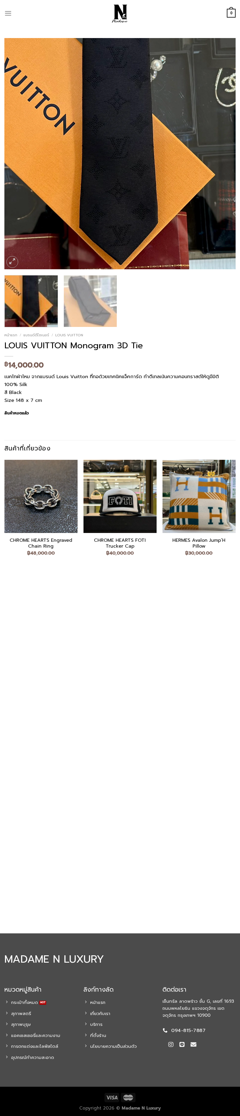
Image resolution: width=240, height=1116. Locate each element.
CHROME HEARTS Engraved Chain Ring (41, 543)
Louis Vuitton (69, 335)
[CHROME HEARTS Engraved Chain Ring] (41, 496)
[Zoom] (12, 262)
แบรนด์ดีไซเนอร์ (36, 335)
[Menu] (8, 13)
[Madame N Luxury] (120, 13)
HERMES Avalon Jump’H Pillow (198, 543)
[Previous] (16, 154)
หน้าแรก (10, 335)
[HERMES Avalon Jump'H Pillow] (199, 496)
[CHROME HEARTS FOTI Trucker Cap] (120, 496)
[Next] (223, 154)
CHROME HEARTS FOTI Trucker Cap (120, 543)
